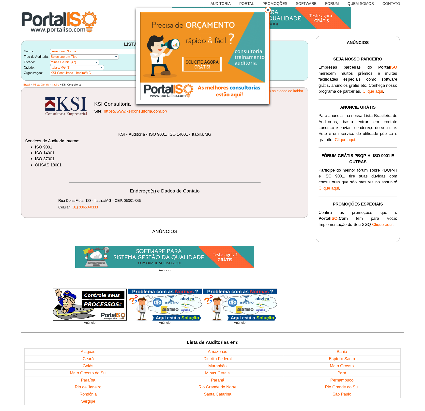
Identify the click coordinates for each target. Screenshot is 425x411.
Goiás (88, 366)
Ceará (88, 358)
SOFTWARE (306, 3)
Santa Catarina (217, 394)
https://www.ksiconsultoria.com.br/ (135, 111)
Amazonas (217, 351)
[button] (268, 10)
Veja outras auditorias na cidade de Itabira (269, 91)
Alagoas (88, 351)
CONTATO (391, 3)
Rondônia (88, 394)
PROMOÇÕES (274, 3)
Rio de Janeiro (88, 387)
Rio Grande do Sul (342, 387)
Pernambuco (341, 380)
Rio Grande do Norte (217, 387)
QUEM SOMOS (361, 3)
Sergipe (88, 401)
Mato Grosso (342, 366)
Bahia (342, 351)
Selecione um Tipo (64, 57)
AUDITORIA (221, 3)
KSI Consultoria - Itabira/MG (71, 73)
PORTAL (246, 3)
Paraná (217, 380)
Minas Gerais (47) (63, 62)
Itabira (55, 84)
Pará (341, 373)
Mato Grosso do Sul (88, 373)
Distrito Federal (217, 358)
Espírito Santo (342, 358)
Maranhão (217, 366)
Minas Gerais (41, 84)
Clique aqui (373, 91)
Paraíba (88, 380)
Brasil (26, 84)
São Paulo (342, 394)
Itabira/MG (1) (60, 67)
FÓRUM (332, 3)
